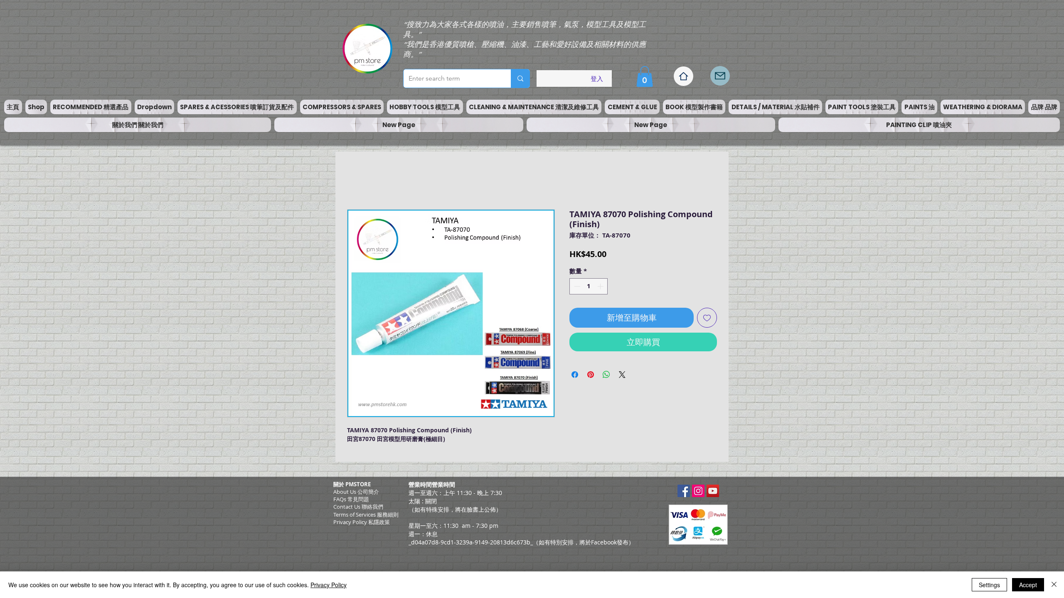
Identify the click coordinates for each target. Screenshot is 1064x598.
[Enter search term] (520, 78)
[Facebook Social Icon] (683, 493)
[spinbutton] (589, 288)
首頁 (353, 181)
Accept (1028, 585)
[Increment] (601, 288)
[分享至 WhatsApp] (606, 377)
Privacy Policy (328, 585)
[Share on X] (622, 377)
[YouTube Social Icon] (713, 493)
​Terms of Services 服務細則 (366, 516)
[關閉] (1054, 584)
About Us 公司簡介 (356, 494)
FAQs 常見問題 (351, 501)
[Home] (683, 76)
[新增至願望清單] (707, 320)
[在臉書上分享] (575, 377)
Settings (989, 585)
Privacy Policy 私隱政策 (361, 524)
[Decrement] (576, 288)
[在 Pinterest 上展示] (591, 377)
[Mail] (720, 76)
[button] (644, 76)
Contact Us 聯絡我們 (358, 508)
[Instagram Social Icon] (698, 493)
